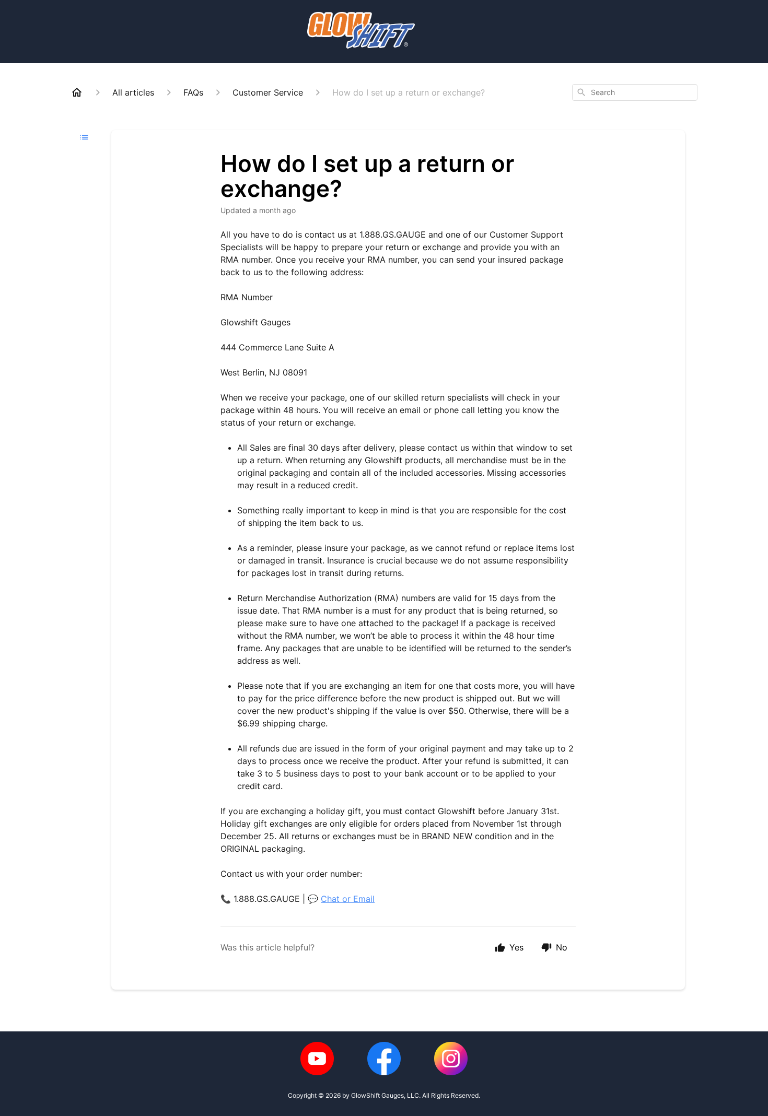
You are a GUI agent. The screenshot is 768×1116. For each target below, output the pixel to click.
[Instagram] (451, 1058)
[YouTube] (317, 1058)
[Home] (77, 92)
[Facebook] (384, 1058)
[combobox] (634, 92)
